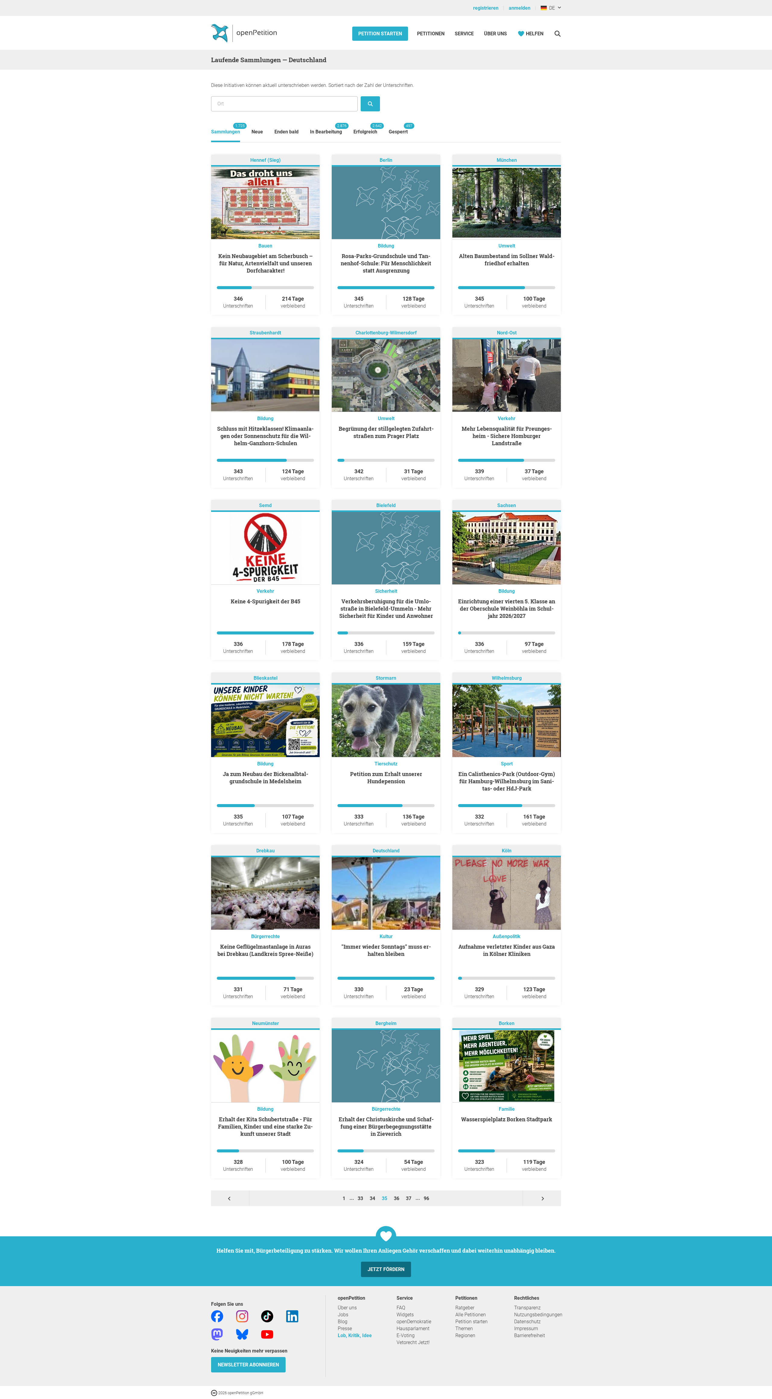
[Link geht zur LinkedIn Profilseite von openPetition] (292, 1316)
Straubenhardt (265, 333)
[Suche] (557, 33)
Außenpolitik (506, 936)
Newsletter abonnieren (248, 1365)
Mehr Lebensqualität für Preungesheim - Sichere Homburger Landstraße (507, 436)
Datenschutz (527, 1321)
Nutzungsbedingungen (538, 1315)
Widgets (405, 1315)
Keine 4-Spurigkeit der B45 (265, 601)
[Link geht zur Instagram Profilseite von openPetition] (242, 1316)
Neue (257, 132)
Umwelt (506, 246)
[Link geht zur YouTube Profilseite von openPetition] (267, 1334)
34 (373, 1198)
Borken (506, 1023)
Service (464, 34)
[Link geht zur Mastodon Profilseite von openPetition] (217, 1334)
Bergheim (386, 1023)
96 (426, 1198)
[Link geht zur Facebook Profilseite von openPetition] (217, 1316)
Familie (507, 1109)
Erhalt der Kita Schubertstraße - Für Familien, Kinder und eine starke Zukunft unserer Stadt (265, 1126)
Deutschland (386, 851)
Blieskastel (265, 678)
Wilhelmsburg (507, 678)
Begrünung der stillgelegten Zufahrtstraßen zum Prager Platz (386, 432)
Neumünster (265, 1023)
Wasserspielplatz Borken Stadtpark (506, 1119)
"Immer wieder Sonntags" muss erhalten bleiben (386, 950)
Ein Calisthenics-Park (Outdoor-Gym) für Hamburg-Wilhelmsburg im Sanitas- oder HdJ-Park (506, 781)
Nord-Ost (507, 333)
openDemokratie (414, 1321)
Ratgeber (464, 1308)
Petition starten (380, 34)
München (507, 160)
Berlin (386, 160)
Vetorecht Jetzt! (413, 1342)
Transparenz (527, 1308)
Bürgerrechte (265, 936)
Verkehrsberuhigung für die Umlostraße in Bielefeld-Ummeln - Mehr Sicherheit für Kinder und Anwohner (386, 608)
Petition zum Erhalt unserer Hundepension (386, 777)
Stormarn (386, 678)
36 (397, 1198)
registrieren (485, 8)
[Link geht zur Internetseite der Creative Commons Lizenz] (214, 1392)
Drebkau (265, 851)
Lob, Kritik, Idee (355, 1335)
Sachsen (506, 505)
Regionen (465, 1335)
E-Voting (406, 1335)
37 (409, 1198)
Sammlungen (225, 129)
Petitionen (431, 34)
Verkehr (506, 418)
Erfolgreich (365, 129)
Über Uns (495, 34)
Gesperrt (398, 129)
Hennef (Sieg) (265, 160)
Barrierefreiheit (529, 1335)
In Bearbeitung (326, 129)
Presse (345, 1328)
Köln (506, 851)
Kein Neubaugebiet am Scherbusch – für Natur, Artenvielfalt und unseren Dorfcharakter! (265, 263)
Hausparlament (413, 1328)
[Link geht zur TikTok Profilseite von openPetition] (267, 1316)
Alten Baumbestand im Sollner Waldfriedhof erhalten (507, 259)
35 (385, 1198)
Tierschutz (386, 764)
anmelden (519, 8)
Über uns (347, 1308)
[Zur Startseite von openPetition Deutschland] (244, 33)
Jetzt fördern (386, 1269)
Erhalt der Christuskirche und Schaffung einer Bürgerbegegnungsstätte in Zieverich (386, 1126)
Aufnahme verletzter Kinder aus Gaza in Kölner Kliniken (506, 950)
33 (361, 1198)
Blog (342, 1321)
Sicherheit (386, 591)
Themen (464, 1328)
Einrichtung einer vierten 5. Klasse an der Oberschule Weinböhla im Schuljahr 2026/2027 (506, 608)
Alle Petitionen (470, 1315)
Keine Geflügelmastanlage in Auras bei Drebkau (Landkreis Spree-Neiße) (265, 950)
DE (551, 8)
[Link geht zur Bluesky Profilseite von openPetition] (242, 1334)
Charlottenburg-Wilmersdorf (386, 333)
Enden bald (286, 132)
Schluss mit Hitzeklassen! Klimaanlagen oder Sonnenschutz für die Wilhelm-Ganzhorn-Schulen (265, 436)
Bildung (386, 246)
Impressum (526, 1328)
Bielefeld (386, 505)
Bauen (265, 246)
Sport (507, 764)
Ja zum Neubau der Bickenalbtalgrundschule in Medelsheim (265, 777)
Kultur (386, 936)
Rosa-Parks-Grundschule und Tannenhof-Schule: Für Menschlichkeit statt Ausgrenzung (386, 263)
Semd (265, 505)
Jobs (343, 1315)
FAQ (401, 1308)
